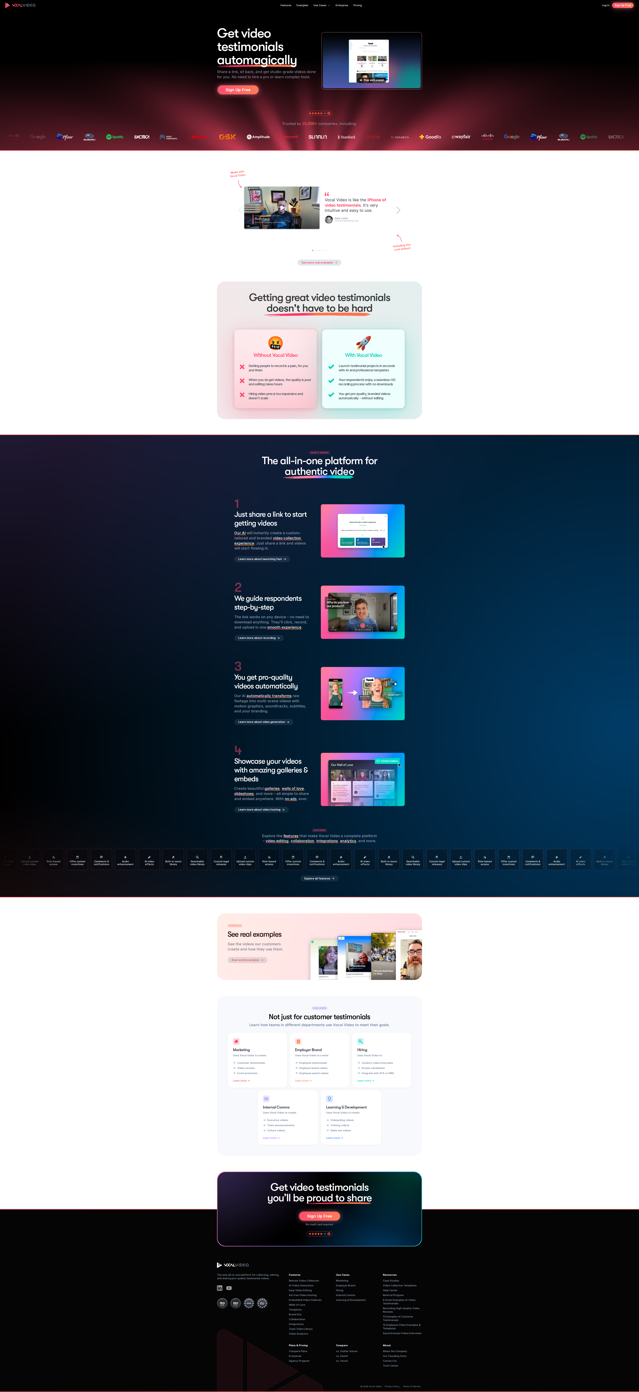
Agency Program (299, 1360)
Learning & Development (351, 1299)
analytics (348, 841)
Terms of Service (412, 1386)
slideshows (244, 793)
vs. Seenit (342, 1356)
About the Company (395, 1351)
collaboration (302, 841)
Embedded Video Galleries (305, 1299)
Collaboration (297, 1319)
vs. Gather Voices (346, 1351)
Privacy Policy (392, 1386)
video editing (277, 841)
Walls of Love (297, 1304)
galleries (272, 788)
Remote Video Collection (304, 1280)
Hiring (339, 1290)
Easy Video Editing (300, 1290)
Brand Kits (295, 1314)
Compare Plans (298, 1351)
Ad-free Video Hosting (303, 1295)
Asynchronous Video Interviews (402, 1333)
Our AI (240, 533)
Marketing (342, 1280)
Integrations (296, 1324)
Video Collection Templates (400, 1285)
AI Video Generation (301, 1285)
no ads (291, 799)
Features (295, 1274)
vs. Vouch (342, 1360)
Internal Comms (345, 1295)
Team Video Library (301, 1328)
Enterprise (295, 1356)
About (387, 1345)
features (290, 836)
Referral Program (393, 1295)
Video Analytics (298, 1333)
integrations (327, 841)
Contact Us (390, 1360)
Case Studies (391, 1280)
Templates (295, 1309)
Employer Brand (345, 1285)
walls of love (293, 788)
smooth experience (284, 627)
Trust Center (390, 1365)
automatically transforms (269, 696)
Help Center (390, 1290)
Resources (390, 1274)
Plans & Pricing (298, 1345)
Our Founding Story (395, 1356)
